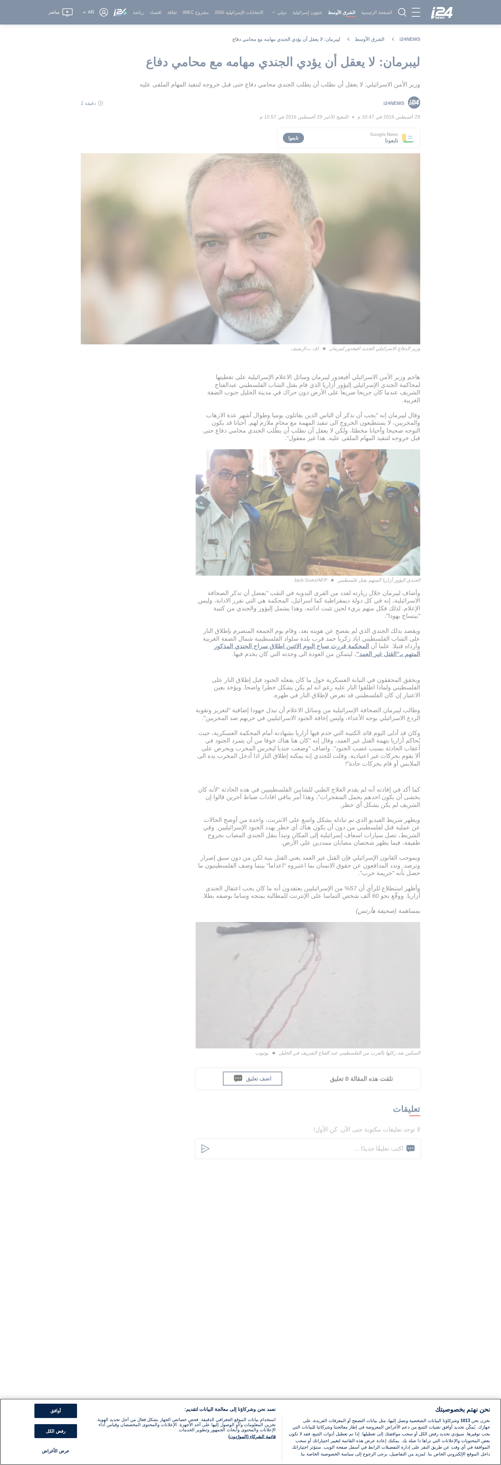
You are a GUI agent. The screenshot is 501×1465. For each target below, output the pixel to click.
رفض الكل (55, 1431)
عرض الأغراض (56, 1451)
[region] (250, 1432)
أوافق (55, 1411)
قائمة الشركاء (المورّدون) (252, 1436)
